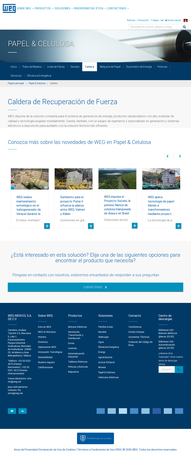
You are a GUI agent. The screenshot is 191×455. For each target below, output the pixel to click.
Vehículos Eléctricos (108, 377)
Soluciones (62, 8)
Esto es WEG (44, 327)
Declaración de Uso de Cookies (57, 449)
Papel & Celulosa (106, 372)
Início (14, 66)
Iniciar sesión (174, 20)
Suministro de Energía (139, 66)
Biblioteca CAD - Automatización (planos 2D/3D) (167, 344)
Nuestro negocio (46, 362)
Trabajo (155, 20)
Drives (71, 343)
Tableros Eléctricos (77, 361)
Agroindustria (105, 357)
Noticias (131, 20)
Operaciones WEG (47, 347)
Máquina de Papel (110, 66)
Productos (43, 8)
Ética (99, 8)
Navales (102, 332)
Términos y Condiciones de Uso (96, 449)
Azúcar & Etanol (106, 362)
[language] (186, 20)
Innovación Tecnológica (50, 352)
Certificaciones (45, 367)
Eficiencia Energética (39, 75)
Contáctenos (116, 8)
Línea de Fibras (56, 66)
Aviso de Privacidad (25, 449)
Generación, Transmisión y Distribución (75, 335)
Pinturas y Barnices (78, 367)
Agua (101, 342)
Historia (42, 337)
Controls (72, 348)
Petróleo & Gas (105, 327)
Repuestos (73, 372)
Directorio (43, 342)
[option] (30, 195)
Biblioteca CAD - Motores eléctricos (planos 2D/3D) (168, 333)
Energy (101, 352)
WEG (8, 8)
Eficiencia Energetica (108, 347)
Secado (74, 66)
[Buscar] (184, 27)
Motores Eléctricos (77, 327)
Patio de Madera (32, 66)
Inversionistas (84, 8)
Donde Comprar (136, 332)
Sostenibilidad (45, 357)
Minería (102, 367)
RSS (118, 449)
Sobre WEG (24, 8)
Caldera (89, 66)
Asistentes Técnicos (139, 337)
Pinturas (162, 66)
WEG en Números (47, 332)
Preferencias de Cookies (99, 438)
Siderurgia (103, 337)
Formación (143, 20)
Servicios (16, 75)
